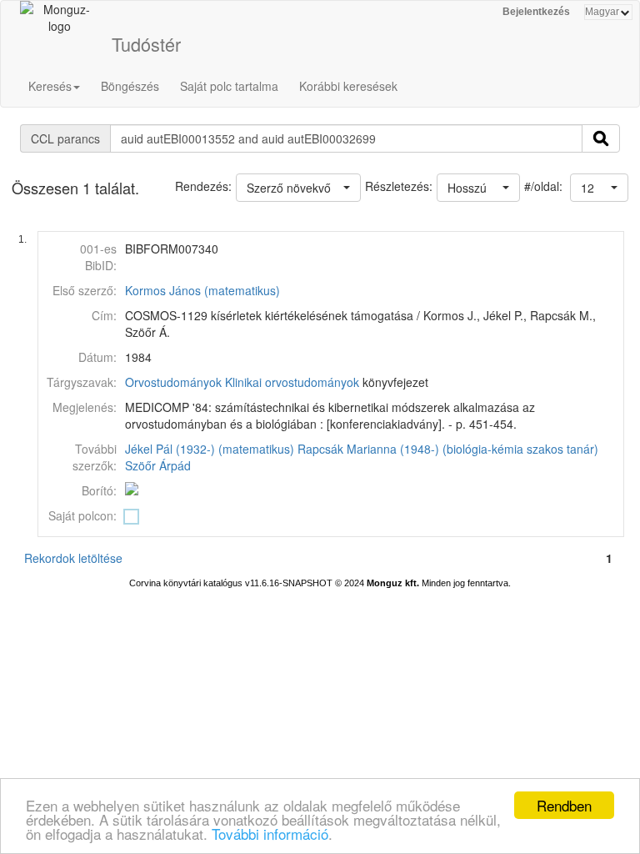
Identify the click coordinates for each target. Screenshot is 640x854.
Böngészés (130, 86)
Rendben (564, 805)
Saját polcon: (82, 515)
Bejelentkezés (536, 12)
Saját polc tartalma (229, 86)
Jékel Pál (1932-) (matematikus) (209, 448)
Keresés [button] (50, 86)
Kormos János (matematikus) (202, 290)
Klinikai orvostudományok (292, 382)
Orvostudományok (173, 382)
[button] (599, 187)
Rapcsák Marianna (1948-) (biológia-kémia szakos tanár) (448, 448)
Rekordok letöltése (73, 558)
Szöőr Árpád (158, 465)
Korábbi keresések (348, 86)
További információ (270, 833)
